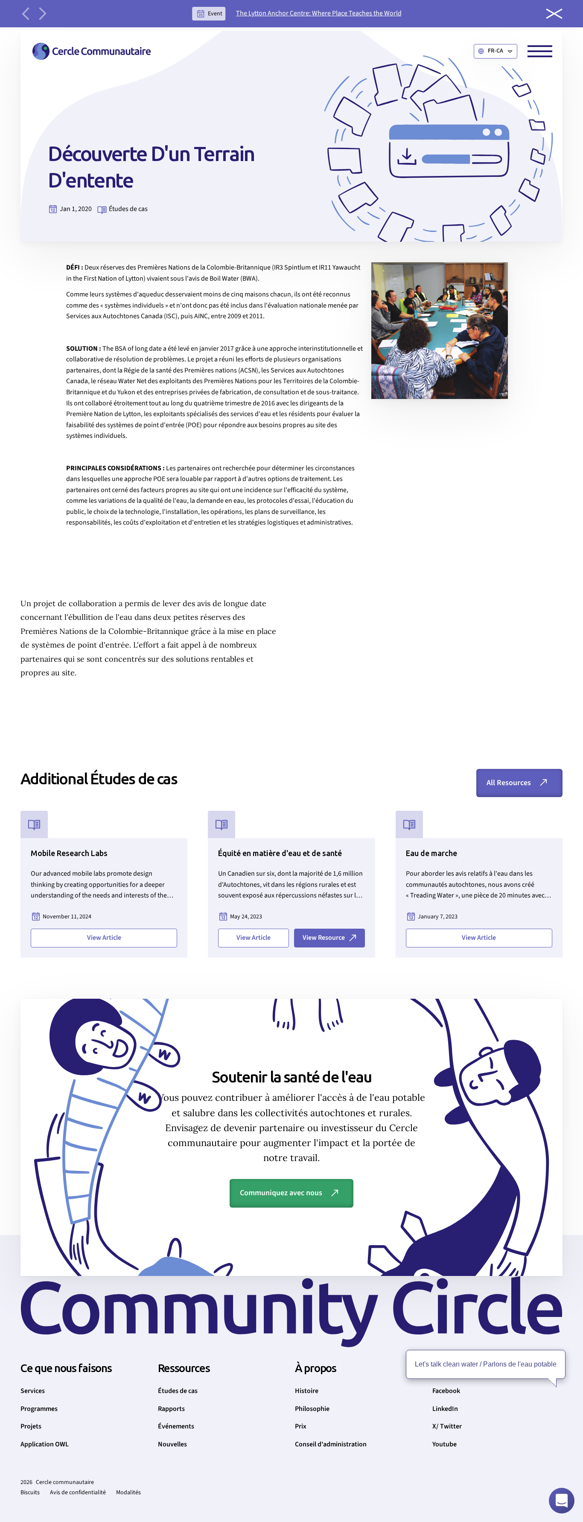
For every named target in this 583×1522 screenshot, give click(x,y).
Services (32, 1391)
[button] (495, 51)
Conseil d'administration (331, 1444)
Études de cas (178, 1391)
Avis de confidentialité (78, 1492)
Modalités (128, 1492)
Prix (300, 1426)
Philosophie (312, 1408)
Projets (30, 1426)
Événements (176, 1426)
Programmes (39, 1408)
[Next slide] (43, 14)
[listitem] (297, 13)
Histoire (306, 1391)
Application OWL (44, 1444)
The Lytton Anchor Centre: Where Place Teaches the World (319, 13)
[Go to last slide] (25, 14)
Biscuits (30, 1492)
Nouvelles (172, 1444)
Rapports (171, 1408)
